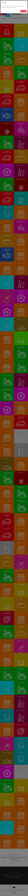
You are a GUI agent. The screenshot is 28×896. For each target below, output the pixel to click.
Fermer (23, 11)
